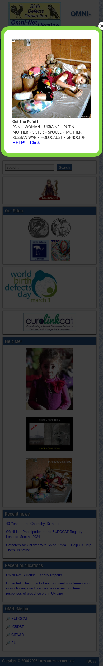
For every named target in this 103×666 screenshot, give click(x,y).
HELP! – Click (26, 142)
